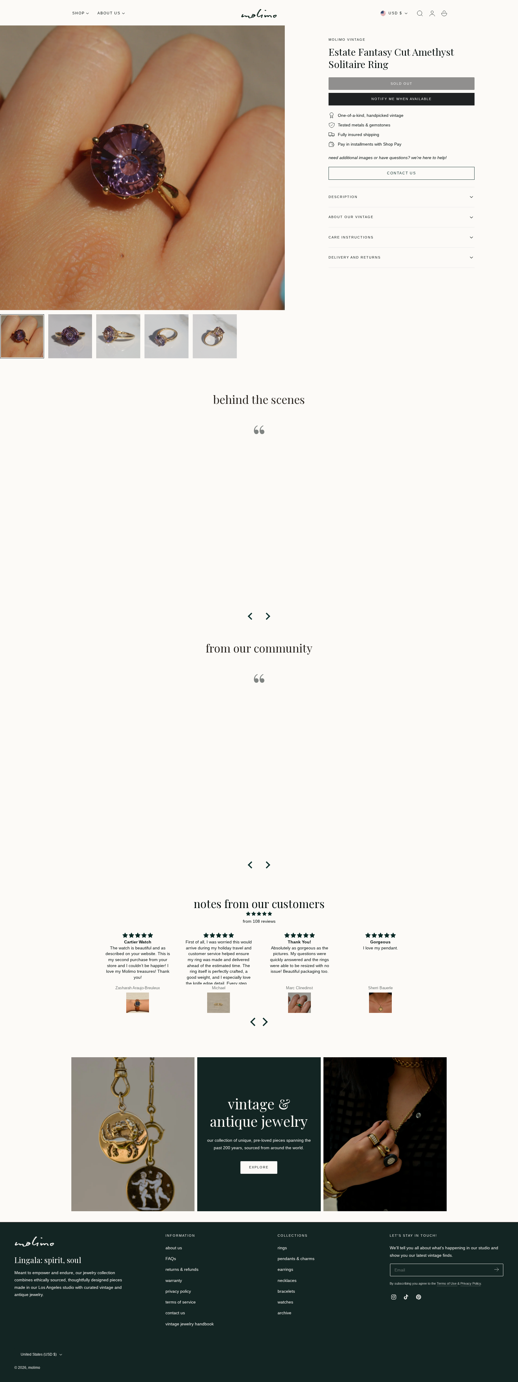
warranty (173, 1280)
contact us (175, 1313)
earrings (285, 1269)
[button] (420, 13)
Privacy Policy (470, 1283)
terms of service (180, 1302)
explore (259, 1167)
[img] (259, 914)
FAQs (170, 1258)
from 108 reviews (259, 921)
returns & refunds (181, 1269)
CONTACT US (401, 173)
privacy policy (178, 1291)
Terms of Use (447, 1283)
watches (285, 1302)
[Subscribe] (497, 1269)
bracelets (286, 1291)
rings (282, 1247)
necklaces (287, 1280)
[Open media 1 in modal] (274, 36)
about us (173, 1247)
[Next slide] (267, 616)
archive (284, 1313)
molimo (34, 1368)
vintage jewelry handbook (189, 1323)
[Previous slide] (251, 616)
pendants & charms (296, 1258)
